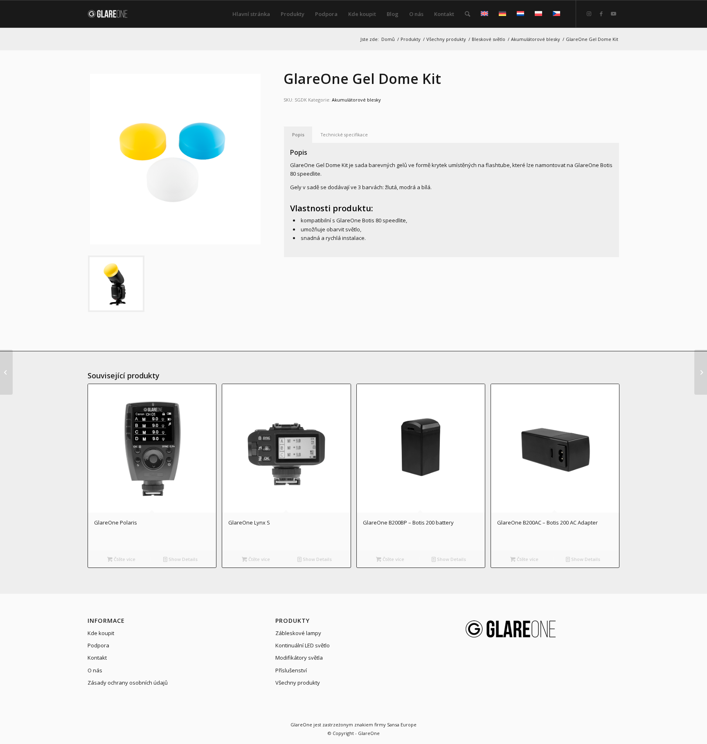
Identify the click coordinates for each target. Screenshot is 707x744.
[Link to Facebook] (601, 13)
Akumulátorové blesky (356, 100)
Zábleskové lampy (298, 633)
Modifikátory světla (299, 657)
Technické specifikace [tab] (344, 134)
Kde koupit (101, 633)
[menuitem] (251, 13)
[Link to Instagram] (589, 13)
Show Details (182, 559)
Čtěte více (124, 559)
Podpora (98, 645)
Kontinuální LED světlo (302, 645)
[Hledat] (467, 13)
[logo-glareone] (113, 13)
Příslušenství (291, 670)
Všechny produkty (297, 682)
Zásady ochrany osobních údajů (128, 682)
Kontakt (97, 657)
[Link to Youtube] (613, 13)
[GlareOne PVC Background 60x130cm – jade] (700, 372)
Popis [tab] (298, 134)
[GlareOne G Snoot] (6, 372)
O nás (95, 670)
